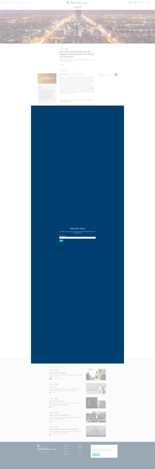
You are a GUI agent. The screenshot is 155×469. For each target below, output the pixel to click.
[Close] (123, 106)
